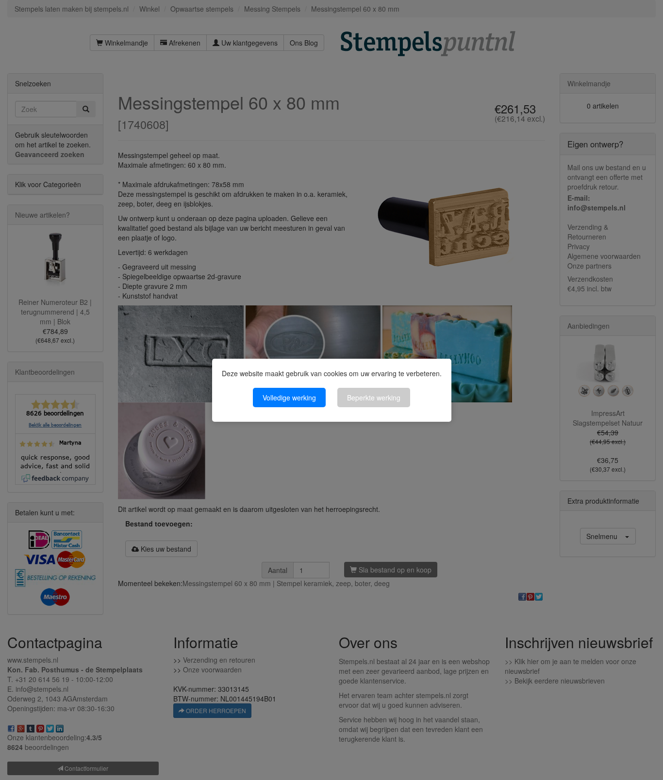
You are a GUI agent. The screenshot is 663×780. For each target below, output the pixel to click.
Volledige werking (289, 397)
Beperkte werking (373, 397)
